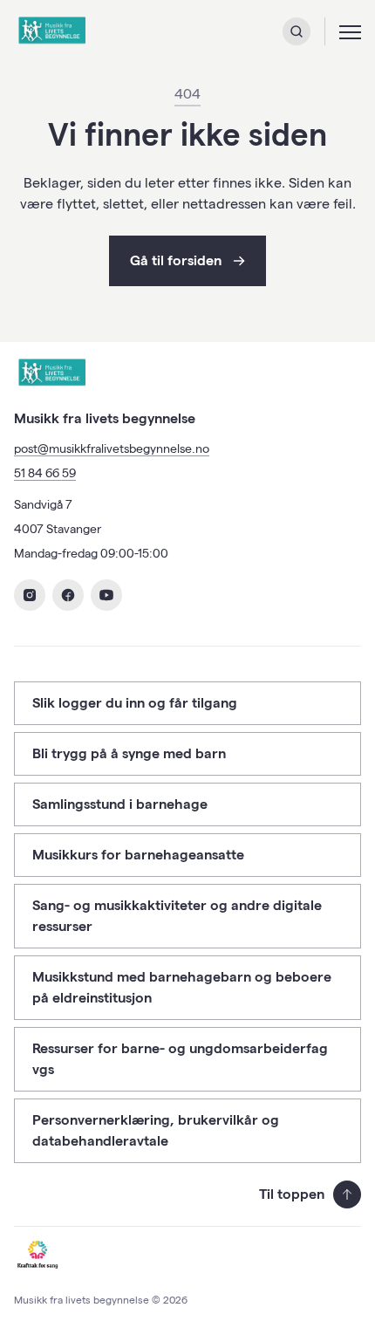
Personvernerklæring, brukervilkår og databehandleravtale (155, 1130)
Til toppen (291, 1194)
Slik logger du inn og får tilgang (134, 702)
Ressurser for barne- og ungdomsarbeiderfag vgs (180, 1059)
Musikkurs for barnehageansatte (138, 854)
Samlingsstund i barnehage (120, 804)
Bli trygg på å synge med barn (129, 753)
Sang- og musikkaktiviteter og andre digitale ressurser (177, 916)
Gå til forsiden (176, 260)
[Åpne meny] (350, 31)
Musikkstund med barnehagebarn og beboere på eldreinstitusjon (181, 987)
